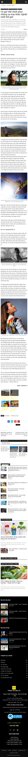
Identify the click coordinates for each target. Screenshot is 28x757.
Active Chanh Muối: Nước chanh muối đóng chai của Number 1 (13, 538)
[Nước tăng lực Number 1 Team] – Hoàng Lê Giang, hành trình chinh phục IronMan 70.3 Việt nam (17, 510)
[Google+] (14, 730)
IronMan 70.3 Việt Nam (6, 671)
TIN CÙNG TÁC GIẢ (6, 443)
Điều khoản (14, 750)
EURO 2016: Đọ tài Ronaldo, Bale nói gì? (18, 618)
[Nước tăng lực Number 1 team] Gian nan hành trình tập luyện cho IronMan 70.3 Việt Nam (17, 503)
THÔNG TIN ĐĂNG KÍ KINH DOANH (14, 705)
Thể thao (3, 662)
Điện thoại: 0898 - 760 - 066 (14, 702)
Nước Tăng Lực (14, 737)
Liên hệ (9, 750)
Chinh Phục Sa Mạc (4, 9)
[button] (26, 2)
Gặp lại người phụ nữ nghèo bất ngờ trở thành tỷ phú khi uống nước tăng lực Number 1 (16, 476)
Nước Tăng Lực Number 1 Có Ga (14, 744)
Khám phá (20, 9)
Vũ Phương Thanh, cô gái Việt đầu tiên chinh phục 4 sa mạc (21, 434)
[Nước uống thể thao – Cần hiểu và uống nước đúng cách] (4, 550)
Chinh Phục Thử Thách (13, 9)
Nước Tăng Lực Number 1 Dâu (14, 740)
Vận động (3, 660)
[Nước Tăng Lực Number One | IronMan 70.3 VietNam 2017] (3, 484)
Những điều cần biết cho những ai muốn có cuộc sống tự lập (6, 434)
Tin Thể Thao (4, 664)
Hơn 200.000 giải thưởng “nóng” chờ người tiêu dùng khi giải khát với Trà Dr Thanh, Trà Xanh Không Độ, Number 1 (17, 469)
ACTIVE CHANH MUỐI (6, 519)
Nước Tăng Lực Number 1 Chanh (14, 742)
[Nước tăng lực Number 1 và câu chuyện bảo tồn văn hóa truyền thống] (3, 496)
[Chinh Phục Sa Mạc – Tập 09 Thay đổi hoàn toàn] (4, 613)
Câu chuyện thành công (6, 677)
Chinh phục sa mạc (14, 415)
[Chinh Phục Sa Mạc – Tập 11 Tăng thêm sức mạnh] (4, 606)
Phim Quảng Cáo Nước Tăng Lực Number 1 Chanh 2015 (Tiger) (11, 582)
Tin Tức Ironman (4, 675)
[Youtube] (17, 730)
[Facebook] (10, 730)
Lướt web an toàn (21, 750)
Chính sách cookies (14, 752)
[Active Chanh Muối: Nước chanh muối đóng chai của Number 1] (14, 528)
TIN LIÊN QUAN (5, 441)
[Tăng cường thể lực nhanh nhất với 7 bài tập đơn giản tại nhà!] (4, 633)
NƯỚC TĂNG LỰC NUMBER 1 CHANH (10, 564)
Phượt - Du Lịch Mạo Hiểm (7, 673)
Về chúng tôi (4, 750)
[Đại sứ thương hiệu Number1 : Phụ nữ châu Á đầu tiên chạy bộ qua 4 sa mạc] (14, 449)
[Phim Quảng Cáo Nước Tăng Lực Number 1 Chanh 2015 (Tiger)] (14, 572)
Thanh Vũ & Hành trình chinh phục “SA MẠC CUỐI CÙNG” (23, 454)
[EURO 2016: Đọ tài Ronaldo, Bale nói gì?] (4, 620)
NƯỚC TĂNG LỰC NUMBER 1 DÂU (9, 558)
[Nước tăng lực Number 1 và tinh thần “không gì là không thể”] (3, 490)
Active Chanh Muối (14, 739)
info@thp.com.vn (17, 722)
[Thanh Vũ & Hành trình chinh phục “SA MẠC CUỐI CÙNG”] (23, 449)
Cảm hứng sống (5, 464)
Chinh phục (7, 415)
